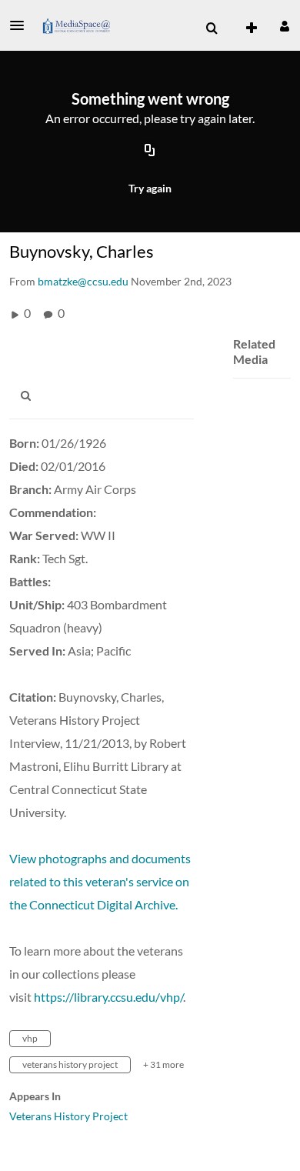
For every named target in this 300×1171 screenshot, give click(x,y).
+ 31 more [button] (163, 1064)
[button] (21, 25)
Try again (150, 188)
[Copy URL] (150, 151)
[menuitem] (211, 28)
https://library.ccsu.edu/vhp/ (108, 996)
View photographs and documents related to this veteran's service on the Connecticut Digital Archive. (100, 881)
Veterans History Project (68, 1116)
